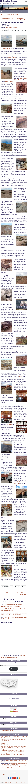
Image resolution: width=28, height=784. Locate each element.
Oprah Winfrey (12, 57)
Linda (15, 27)
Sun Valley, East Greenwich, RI (8, 753)
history (21, 376)
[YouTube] (16, 778)
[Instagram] (12, 778)
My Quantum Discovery (9, 1)
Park (19, 79)
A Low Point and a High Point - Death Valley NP (12, 754)
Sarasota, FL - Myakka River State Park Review (12, 751)
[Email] (17, 778)
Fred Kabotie (9, 424)
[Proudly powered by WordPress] (16, 782)
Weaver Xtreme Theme (22, 782)
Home (2, 14)
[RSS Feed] (19, 778)
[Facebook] (8, 778)
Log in (3, 774)
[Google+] (14, 778)
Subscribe (13, 669)
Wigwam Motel (6, 48)
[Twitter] (10, 778)
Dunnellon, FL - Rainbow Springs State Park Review (13, 746)
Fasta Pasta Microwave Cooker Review (10, 744)
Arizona (6, 16)
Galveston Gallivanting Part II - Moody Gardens (12, 750)
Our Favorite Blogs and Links (7, 730)
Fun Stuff (8, 14)
